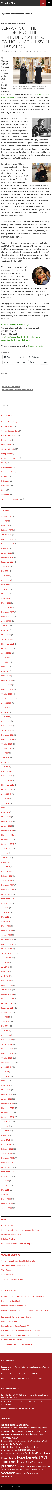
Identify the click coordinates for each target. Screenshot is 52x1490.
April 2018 (5, 812)
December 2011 (7, 1158)
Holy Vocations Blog (9, 1321)
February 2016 (7, 930)
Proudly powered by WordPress (11, 1487)
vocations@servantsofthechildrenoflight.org (20, 337)
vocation (8, 1473)
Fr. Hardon (4, 1444)
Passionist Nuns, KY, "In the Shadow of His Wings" (20, 1330)
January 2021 (6, 685)
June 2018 (5, 803)
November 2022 (7, 616)
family (45, 1441)
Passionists (30, 1453)
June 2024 (5, 566)
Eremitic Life (6, 444)
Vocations (5, 494)
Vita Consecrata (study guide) (12, 1279)
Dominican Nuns (37, 1434)
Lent (30, 1444)
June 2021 (5, 662)
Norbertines (24, 1450)
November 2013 (7, 1053)
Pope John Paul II (29, 1461)
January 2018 (6, 826)
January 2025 (6, 553)
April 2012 (5, 1140)
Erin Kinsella (6, 1395)
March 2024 (6, 580)
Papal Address (6, 467)
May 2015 (5, 971)
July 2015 (5, 962)
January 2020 (6, 730)
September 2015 (7, 953)
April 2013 (5, 1085)
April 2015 (5, 976)
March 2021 (6, 676)
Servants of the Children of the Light (17, 390)
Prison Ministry (7, 472)
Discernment (6, 440)
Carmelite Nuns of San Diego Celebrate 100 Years (20, 1374)
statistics (19, 1469)
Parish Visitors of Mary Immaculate (12, 1453)
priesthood (8, 1466)
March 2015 (6, 980)
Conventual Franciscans (36, 1431)
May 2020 (5, 712)
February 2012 (7, 1149)
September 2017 (7, 844)
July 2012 (5, 1126)
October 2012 (6, 1112)
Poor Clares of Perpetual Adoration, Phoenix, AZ (20, 1335)
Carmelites (8, 1431)
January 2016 (6, 935)
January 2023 (6, 607)
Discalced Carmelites (10, 1434)
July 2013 (5, 1071)
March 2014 (6, 1035)
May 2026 (5, 525)
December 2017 (7, 830)
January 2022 (6, 639)
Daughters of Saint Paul (10, 1301)
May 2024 (5, 571)
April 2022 (5, 630)
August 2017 (6, 849)
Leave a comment (39, 51)
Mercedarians (34, 1447)
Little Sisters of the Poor (14, 1447)
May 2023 (5, 594)
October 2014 (6, 1003)
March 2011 (6, 1199)
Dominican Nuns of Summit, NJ (13, 1305)
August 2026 (6, 516)
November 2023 (7, 585)
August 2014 (6, 1012)
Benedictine (8, 1424)
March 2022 (6, 635)
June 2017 (5, 858)
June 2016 (5, 912)
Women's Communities (15, 24)
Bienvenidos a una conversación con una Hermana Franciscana (25, 1296)
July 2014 (5, 1017)
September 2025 (7, 544)
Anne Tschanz (22, 51)
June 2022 (5, 626)
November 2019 (7, 739)
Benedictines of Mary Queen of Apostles (15, 1428)
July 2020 (5, 707)
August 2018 (6, 794)
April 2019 (5, 767)
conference (20, 1432)
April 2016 (5, 921)
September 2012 (7, 1117)
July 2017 (5, 853)
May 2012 (5, 1135)
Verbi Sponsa (6, 1270)
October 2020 (6, 694)
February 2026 (7, 530)
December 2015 (7, 940)
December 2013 (7, 1049)
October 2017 (6, 839)
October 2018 (6, 789)
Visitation (39, 1469)
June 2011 (5, 1185)
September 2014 (7, 1008)
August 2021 (6, 653)
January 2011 (6, 1208)
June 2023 (5, 589)
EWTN (40, 1441)
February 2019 (7, 776)
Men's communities (8, 458)
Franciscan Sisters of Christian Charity (16, 1317)
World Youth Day (8, 1476)
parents (32, 1450)
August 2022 (6, 621)
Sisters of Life (45, 1466)
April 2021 (5, 671)
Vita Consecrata (7, 1274)
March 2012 (6, 1144)
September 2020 (7, 698)
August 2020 (6, 703)
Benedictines (22, 1424)
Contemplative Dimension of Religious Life (18, 1261)
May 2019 (5, 762)
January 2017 (6, 880)
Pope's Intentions (9, 1458)
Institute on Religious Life (11, 1234)
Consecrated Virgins (9, 435)
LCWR (25, 1444)
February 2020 (7, 726)
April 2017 (5, 867)
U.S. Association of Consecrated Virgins (16, 1244)
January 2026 (6, 535)
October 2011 (6, 1167)
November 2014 (7, 999)
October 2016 (6, 894)
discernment (25, 1434)
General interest (7, 449)
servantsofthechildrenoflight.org (15, 340)
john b (3, 1408)
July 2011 (5, 1181)
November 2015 (7, 944)
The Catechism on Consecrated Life (15, 1265)
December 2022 (7, 612)
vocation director (21, 1474)
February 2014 (7, 1040)
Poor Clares (43, 1453)
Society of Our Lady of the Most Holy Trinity (18, 1344)
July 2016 (5, 908)
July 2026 (5, 521)
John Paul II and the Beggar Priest (22, 1408)
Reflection (5, 481)
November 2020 (7, 689)
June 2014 (5, 1021)
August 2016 (6, 903)
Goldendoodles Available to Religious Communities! (21, 1378)
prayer (40, 1462)
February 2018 (7, 821)
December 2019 (7, 735)
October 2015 (6, 949)
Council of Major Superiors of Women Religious (20, 1230)
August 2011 (6, 1176)
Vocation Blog (8, 3)
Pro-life (4, 476)
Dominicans (9, 1438)
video (32, 1469)
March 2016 (6, 926)
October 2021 (6, 648)
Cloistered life (6, 426)
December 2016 (7, 885)
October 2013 (6, 1058)
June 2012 (5, 1131)
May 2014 (5, 1026)
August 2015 (6, 958)
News (3, 24)
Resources (5, 485)
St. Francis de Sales (8, 1469)
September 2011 (7, 1172)
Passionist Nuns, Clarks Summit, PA (15, 1326)
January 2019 (6, 780)
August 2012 (6, 1122)
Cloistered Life (7, 1225)
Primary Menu (49, 3)
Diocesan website (35, 346)
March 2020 (6, 721)
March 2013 (6, 1090)
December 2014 (7, 994)
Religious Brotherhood (10, 1239)
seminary (37, 1466)
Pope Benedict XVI (32, 1457)
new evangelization (9, 1450)
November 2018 (7, 785)
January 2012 (6, 1153)
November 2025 (7, 539)
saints (30, 1466)
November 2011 (7, 1162)
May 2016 (5, 917)
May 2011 (5, 1190)
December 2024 (7, 557)
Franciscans (15, 1443)
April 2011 (5, 1194)
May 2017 (5, 862)
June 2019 (5, 758)
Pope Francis (10, 1462)
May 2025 (5, 548)
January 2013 (6, 1099)
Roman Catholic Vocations (11, 1340)
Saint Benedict (21, 1466)
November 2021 (7, 644)
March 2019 (6, 771)
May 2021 (5, 666)
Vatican (26, 1469)
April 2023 (5, 598)
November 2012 (7, 1108)
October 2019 (6, 744)
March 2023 (6, 603)
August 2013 (6, 1067)
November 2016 (7, 889)
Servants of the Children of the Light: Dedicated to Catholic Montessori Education (25, 37)
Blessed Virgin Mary (9, 422)
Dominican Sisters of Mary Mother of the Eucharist (19, 1441)
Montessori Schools (11, 387)
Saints (3, 490)
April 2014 (5, 1031)
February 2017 (7, 876)
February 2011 (7, 1203)
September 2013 (7, 1062)
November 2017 (7, 835)
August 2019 (6, 748)
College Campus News (10, 431)
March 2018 (6, 817)
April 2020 (5, 717)
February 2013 (7, 1094)
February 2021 (7, 680)
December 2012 (7, 1103)
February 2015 (7, 985)
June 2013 (5, 1076)
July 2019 (5, 753)
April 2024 (5, 575)
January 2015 (6, 990)
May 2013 (5, 1081)
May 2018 (5, 808)
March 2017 (6, 871)
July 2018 (5, 798)
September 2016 (7, 899)
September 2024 (7, 562)
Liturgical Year (7, 454)
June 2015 (5, 967)
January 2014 (6, 1044)
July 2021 (5, 657)
